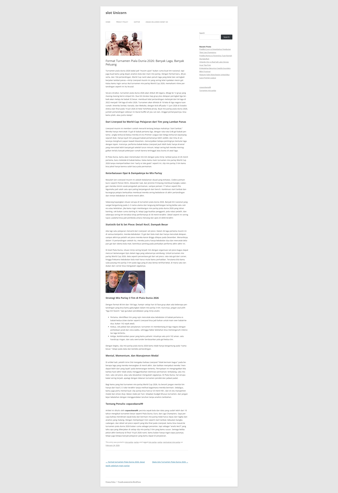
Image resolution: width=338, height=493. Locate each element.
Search (202, 33)
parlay (136, 442)
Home (108, 22)
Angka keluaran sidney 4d (157, 22)
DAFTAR (137, 22)
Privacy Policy (122, 22)
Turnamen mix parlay (207, 90)
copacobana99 (205, 87)
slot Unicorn (116, 12)
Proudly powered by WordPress (129, 482)
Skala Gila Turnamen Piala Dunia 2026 (170, 462)
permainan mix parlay (171, 442)
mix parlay (129, 442)
